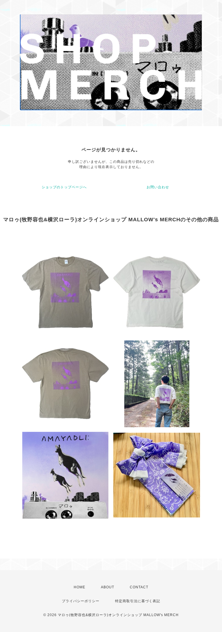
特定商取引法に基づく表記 (137, 601)
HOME (79, 587)
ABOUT (107, 587)
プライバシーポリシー (80, 601)
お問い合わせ (158, 187)
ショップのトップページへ (64, 187)
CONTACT (139, 587)
